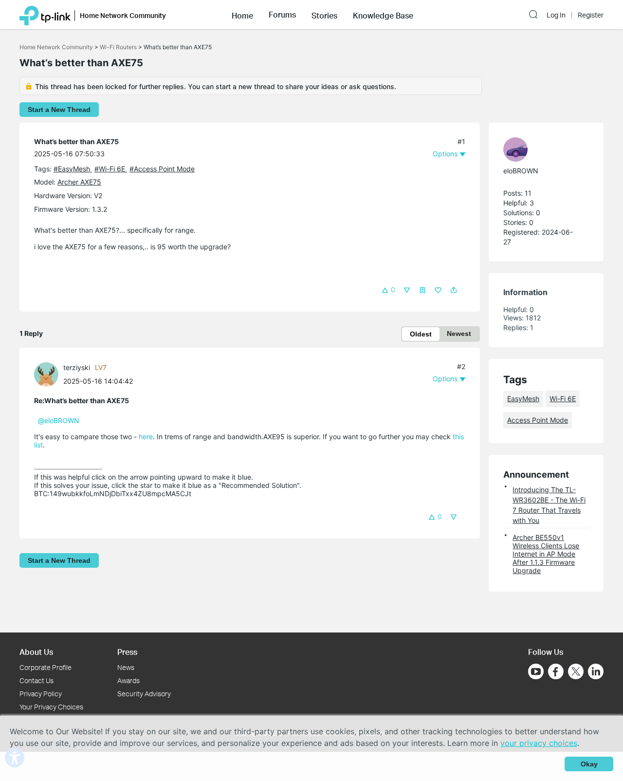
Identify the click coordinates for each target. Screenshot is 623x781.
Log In (556, 15)
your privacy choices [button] (538, 743)
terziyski (76, 367)
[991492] (48, 374)
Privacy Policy (40, 693)
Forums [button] (282, 15)
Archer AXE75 (79, 182)
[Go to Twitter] (576, 672)
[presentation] (46, 374)
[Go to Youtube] (536, 671)
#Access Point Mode (162, 169)
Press (127, 652)
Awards (128, 680)
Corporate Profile (45, 667)
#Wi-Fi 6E (110, 169)
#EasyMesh (73, 169)
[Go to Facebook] (556, 671)
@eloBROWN (58, 420)
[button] (242, 14)
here (146, 436)
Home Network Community (56, 47)
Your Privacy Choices (51, 707)
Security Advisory (144, 693)
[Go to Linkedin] (596, 671)
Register (591, 15)
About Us (36, 652)
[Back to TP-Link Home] (45, 14)
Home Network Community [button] (123, 15)
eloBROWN (520, 171)
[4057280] (541, 149)
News (125, 667)
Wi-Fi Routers (119, 47)
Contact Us (36, 680)
